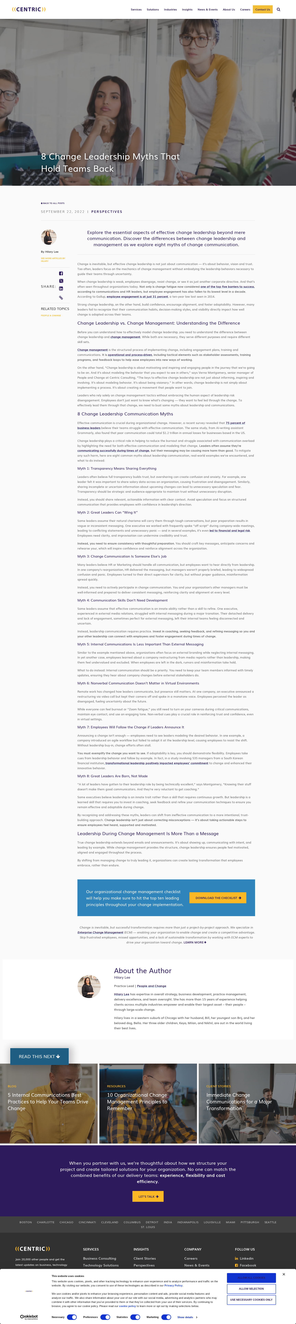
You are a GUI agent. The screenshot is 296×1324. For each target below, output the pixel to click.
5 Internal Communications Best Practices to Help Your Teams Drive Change (48, 1101)
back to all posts (53, 203)
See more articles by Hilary (53, 259)
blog (12, 1086)
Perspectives (106, 211)
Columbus (132, 1222)
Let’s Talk (147, 1196)
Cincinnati (87, 1222)
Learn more (194, 942)
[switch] (105, 1317)
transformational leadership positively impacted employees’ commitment (156, 763)
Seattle (270, 1222)
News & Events (196, 1265)
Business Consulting (99, 1258)
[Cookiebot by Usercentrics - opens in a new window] (29, 1317)
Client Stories (218, 1086)
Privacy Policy (173, 1285)
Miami (230, 1222)
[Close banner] (284, 1274)
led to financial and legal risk (229, 530)
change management (125, 337)
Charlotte (45, 1222)
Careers (191, 1258)
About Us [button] (229, 9)
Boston (26, 1222)
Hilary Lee (121, 994)
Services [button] (136, 9)
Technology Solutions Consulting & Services (101, 1267)
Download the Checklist (216, 898)
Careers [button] (245, 9)
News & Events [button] (208, 9)
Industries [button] (170, 9)
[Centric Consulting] (29, 11)
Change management (92, 349)
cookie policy (127, 1306)
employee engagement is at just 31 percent (137, 296)
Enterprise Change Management (100, 932)
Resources (116, 1086)
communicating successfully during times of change (113, 450)
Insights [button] (187, 9)
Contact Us (262, 9)
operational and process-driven (130, 354)
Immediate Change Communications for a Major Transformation (239, 1101)
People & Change (51, 315)
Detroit (152, 1222)
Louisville (212, 1222)
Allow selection (251, 1288)
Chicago (66, 1222)
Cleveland (109, 1222)
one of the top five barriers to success (227, 286)
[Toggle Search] (278, 9)
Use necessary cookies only (251, 1299)
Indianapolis (187, 1222)
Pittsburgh (250, 1222)
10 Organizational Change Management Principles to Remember (137, 1101)
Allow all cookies (251, 1277)
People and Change (151, 985)
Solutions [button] (153, 9)
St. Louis (148, 1227)
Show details (185, 1317)
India (168, 1222)
